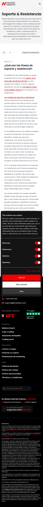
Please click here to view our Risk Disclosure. (17, 431)
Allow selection (21, 284)
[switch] (38, 249)
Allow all (21, 277)
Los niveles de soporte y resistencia (19, 97)
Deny (21, 291)
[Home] (9, 4)
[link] (16, 52)
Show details (32, 271)
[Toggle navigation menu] (40, 4)
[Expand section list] (4, 52)
